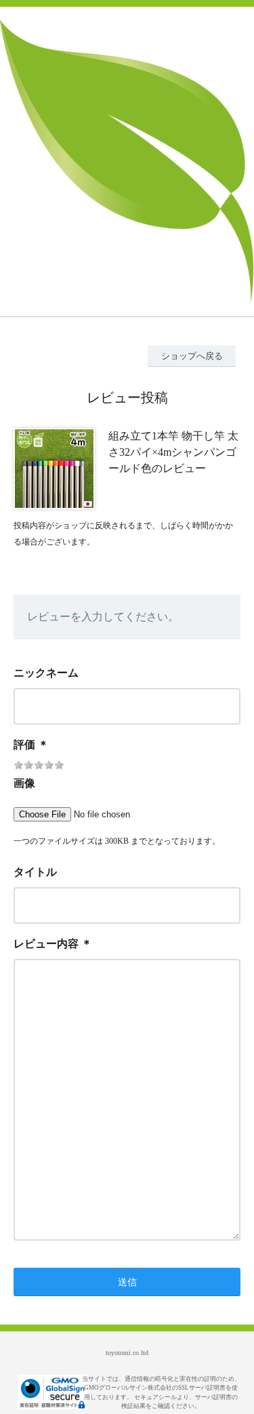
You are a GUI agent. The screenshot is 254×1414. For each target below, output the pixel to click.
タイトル (35, 872)
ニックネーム (46, 673)
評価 (24, 744)
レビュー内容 (46, 943)
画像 (24, 783)
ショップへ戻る (192, 356)
